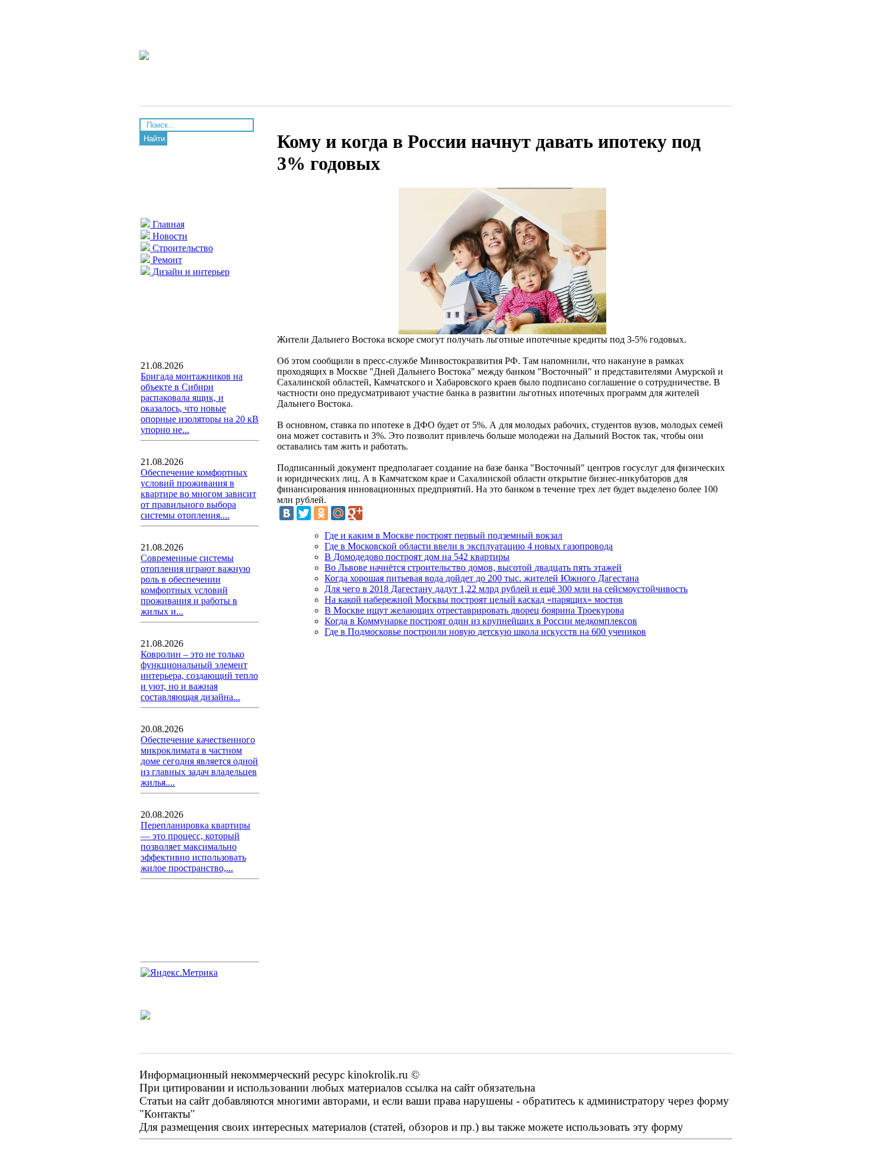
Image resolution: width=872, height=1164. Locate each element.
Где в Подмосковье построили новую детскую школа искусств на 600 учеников (485, 632)
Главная (167, 224)
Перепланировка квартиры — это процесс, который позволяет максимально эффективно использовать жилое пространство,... (195, 846)
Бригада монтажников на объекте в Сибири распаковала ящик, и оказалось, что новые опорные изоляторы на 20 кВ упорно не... (200, 403)
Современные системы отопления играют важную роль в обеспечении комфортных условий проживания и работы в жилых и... (195, 584)
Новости (168, 236)
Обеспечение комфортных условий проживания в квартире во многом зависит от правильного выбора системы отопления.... (198, 493)
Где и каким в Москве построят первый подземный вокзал (443, 535)
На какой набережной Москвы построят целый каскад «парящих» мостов (473, 599)
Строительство (181, 248)
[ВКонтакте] (286, 513)
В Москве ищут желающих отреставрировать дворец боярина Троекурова (474, 610)
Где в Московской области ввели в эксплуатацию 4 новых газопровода (468, 546)
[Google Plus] (355, 513)
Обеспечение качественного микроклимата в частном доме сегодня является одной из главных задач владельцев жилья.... (199, 761)
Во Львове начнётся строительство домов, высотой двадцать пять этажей (473, 567)
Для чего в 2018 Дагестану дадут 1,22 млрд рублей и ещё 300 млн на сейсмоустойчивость (506, 589)
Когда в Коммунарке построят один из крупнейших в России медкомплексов (480, 621)
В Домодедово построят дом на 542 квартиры (417, 557)
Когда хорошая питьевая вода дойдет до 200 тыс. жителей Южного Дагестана (481, 578)
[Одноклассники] (321, 513)
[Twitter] (304, 513)
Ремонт (166, 260)
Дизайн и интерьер (190, 272)
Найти (154, 138)
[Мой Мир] (338, 513)
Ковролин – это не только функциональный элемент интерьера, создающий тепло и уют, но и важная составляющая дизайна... (199, 675)
